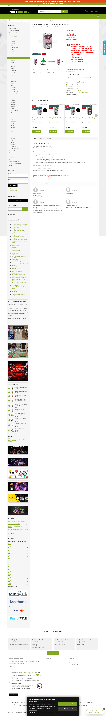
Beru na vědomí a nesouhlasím (67, 709)
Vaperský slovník (15, 290)
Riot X (12, 117)
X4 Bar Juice (14, 132)
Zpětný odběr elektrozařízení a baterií (19, 295)
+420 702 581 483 (75, 664)
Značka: (57, 27)
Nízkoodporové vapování (17, 285)
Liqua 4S (13, 89)
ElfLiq (12, 62)
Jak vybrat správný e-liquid (18, 284)
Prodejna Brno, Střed (16, 238)
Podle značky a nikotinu (16, 39)
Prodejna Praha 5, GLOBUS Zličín (85, 701)
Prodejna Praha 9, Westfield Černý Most (20, 232)
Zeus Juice (13, 134)
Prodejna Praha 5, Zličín (17, 227)
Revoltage (13, 113)
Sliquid (12, 123)
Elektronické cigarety (14, 30)
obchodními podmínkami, (28, 672)
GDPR (13, 262)
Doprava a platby (15, 246)
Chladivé (79, 87)
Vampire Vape (14, 130)
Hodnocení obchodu (16, 267)
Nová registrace (12, 189)
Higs (12, 75)
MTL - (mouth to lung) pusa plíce (15, 523)
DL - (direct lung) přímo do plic (15, 526)
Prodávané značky (16, 293)
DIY (10, 159)
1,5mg (9, 546)
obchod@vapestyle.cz (76, 662)
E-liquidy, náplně (13, 37)
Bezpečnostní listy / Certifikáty (19, 278)
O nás (13, 249)
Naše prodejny (40, 6)
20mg (9, 583)
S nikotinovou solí (15, 149)
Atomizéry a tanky (13, 153)
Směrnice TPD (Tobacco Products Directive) (19, 287)
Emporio (13, 66)
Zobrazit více (53, 653)
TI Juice (13, 127)
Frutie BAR (13, 70)
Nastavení (33, 712)
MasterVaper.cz (18, 624)
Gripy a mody (12, 35)
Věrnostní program (16, 250)
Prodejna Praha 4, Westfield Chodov (57, 6)
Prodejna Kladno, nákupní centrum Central (20, 241)
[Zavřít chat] (104, 709)
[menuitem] (12, 16)
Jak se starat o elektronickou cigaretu (18, 280)
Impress (13, 77)
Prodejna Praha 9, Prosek (17, 235)
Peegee (13, 106)
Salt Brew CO (14, 121)
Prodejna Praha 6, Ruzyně (17, 229)
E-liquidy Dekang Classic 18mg (84, 77)
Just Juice (13, 81)
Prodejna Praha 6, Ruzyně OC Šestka (20, 702)
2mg (9, 549)
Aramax (13, 41)
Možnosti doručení (70, 37)
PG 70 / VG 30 (80, 90)
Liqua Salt (13, 96)
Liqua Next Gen (14, 94)
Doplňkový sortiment (14, 161)
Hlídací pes (14, 265)
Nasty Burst (14, 102)
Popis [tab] (34, 138)
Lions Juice (13, 87)
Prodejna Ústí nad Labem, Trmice (19, 239)
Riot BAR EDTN (14, 111)
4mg (9, 555)
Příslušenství (12, 157)
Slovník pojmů (15, 291)
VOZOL (12, 136)
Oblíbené (14, 247)
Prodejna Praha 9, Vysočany (18, 236)
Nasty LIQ (13, 100)
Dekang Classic (14, 47)
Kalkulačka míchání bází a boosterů (20, 264)
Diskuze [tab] (49, 138)
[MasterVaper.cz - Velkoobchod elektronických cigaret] (18, 618)
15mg (9, 577)
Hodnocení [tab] (41, 138)
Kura (12, 85)
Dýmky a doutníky (13, 33)
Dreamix (13, 60)
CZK (89, 6)
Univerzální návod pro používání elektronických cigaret (19, 275)
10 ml (78, 85)
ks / (18, 200)
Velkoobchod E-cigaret (17, 270)
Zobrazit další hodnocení (91, 216)
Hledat (65, 11)
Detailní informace (70, 71)
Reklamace (14, 255)
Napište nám (14, 252)
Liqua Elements (14, 92)
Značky (10, 165)
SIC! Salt (13, 125)
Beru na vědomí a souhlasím (68, 704)
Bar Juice (13, 43)
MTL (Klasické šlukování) (82, 92)
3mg (13, 52)
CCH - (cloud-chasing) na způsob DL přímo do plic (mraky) (18, 530)
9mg (9, 568)
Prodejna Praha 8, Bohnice (18, 230)
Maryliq (13, 98)
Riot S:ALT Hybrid (15, 115)
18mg (13, 58)
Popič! (12, 108)
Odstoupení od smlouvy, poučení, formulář (19, 257)
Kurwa (12, 83)
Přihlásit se (13, 185)
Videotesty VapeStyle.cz (17, 271)
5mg (9, 558)
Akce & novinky (12, 28)
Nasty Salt (13, 104)
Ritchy (12, 119)
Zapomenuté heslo (12, 191)
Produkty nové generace (15, 163)
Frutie (12, 68)
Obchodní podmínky (16, 253)
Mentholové (13, 146)
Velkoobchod (84, 705)
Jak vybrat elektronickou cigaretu (19, 282)
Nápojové (13, 144)
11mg (13, 56)
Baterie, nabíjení (13, 155)
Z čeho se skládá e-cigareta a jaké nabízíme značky (16, 439)
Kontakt (13, 244)
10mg (9, 571)
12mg (9, 574)
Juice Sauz (13, 79)
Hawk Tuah (13, 73)
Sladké (12, 142)
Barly (12, 45)
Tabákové (13, 138)
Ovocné (12, 140)
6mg (13, 54)
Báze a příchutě (12, 151)
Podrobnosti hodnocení (46, 27)
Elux (12, 64)
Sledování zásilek (16, 268)
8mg (9, 565)
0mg (13, 49)
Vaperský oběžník (16, 273)
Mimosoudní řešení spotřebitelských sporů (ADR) (18, 260)
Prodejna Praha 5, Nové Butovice (19, 226)
